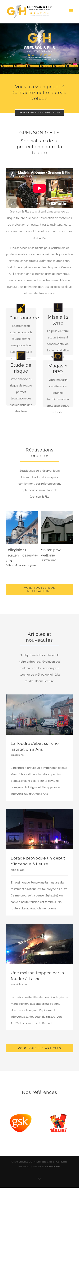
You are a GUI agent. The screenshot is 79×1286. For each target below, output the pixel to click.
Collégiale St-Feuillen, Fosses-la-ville (22, 555)
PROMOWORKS (53, 1166)
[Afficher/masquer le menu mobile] (71, 11)
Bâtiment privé (48, 560)
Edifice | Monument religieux (21, 565)
